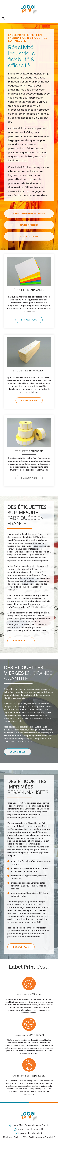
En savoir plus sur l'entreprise (29, 214)
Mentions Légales (11, 1137)
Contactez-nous (29, 236)
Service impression (29, 225)
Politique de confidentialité (42, 1137)
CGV (25, 1137)
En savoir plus (29, 320)
